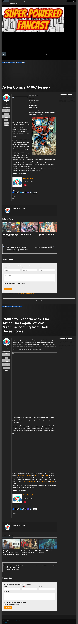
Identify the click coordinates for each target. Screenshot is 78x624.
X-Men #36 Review (27, 232)
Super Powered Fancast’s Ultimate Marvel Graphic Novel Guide (10, 233)
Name (5, 265)
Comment (6, 270)
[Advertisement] (33, 38)
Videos (31, 51)
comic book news (6, 349)
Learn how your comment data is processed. (26, 291)
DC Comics (18, 60)
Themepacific (5, 619)
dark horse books (6, 352)
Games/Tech (46, 51)
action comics (6, 105)
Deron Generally (6, 100)
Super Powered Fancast (14, 618)
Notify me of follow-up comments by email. (15, 281)
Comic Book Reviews (6, 60)
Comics (23, 51)
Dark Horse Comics (6, 304)
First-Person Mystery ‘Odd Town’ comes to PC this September (29, 550)
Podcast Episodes (12, 51)
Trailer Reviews (18, 55)
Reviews (67, 51)
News (38, 51)
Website (41, 265)
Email (23, 265)
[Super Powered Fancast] (4, 52)
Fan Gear (28, 55)
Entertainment (56, 51)
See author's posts (29, 179)
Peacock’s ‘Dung (13, 1)
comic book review (6, 108)
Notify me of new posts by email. (13, 283)
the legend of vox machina (6, 358)
